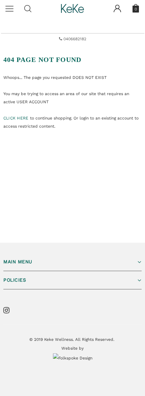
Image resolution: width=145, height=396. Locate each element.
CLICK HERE (16, 118)
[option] (72, 39)
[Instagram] (8, 310)
